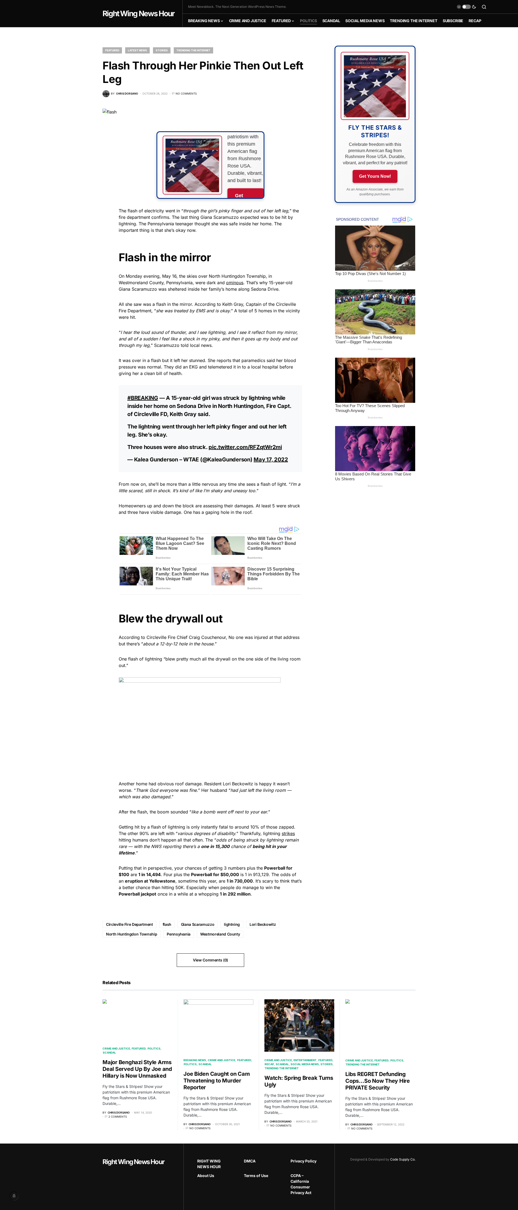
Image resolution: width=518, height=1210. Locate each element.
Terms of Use (256, 1175)
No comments (186, 93)
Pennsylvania (178, 934)
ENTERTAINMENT (305, 1060)
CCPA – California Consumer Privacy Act (301, 1184)
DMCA (249, 1161)
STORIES (162, 50)
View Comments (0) (210, 960)
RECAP (269, 1064)
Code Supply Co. (402, 1159)
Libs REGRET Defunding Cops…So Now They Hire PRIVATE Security (377, 1081)
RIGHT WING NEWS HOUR (209, 1164)
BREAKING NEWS (194, 1060)
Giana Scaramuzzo (197, 924)
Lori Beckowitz (263, 924)
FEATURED (112, 50)
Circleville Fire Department (129, 924)
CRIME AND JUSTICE (116, 1048)
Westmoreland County (220, 934)
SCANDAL (109, 1052)
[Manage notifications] (14, 1196)
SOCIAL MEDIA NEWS (305, 1064)
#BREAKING (142, 398)
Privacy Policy (303, 1161)
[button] (466, 6)
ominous (234, 282)
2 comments (117, 1116)
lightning (232, 924)
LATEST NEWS (137, 50)
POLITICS (154, 1048)
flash (167, 924)
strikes (288, 833)
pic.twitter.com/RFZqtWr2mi (245, 447)
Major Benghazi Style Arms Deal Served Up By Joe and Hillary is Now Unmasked (137, 1069)
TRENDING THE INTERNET (193, 50)
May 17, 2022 (271, 459)
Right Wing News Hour (138, 13)
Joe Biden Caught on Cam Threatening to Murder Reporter (216, 1081)
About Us (205, 1175)
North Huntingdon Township (131, 934)
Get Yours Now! (375, 176)
